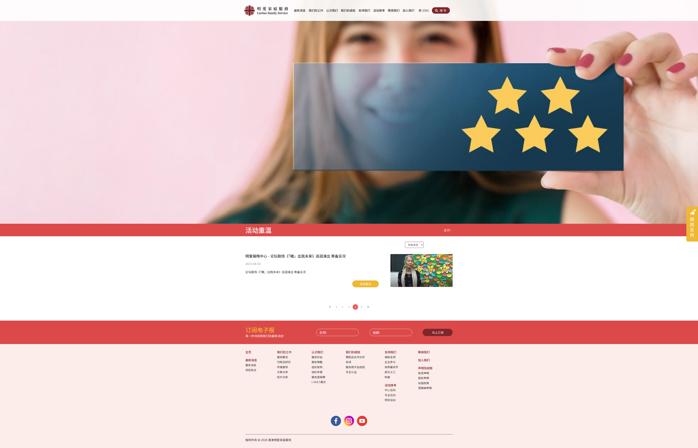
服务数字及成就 (355, 367)
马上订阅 (438, 332)
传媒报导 (282, 367)
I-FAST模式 (319, 382)
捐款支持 (390, 357)
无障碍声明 (425, 388)
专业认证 (351, 372)
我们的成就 (348, 10)
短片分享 (282, 377)
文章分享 (282, 372)
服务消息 (251, 365)
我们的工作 (316, 10)
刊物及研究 (284, 362)
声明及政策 (425, 368)
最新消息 (300, 10)
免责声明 (424, 373)
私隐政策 (424, 383)
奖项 (349, 362)
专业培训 (390, 395)
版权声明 (424, 378)
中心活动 (390, 390)
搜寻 (442, 10)
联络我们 (394, 10)
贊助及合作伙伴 (355, 357)
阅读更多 (365, 284)
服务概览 (282, 357)
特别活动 (390, 400)
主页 (447, 230)
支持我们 (364, 10)
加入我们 (409, 10)
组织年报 (317, 372)
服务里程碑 (319, 377)
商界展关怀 (392, 367)
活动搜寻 (379, 10)
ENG (426, 10)
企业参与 (390, 362)
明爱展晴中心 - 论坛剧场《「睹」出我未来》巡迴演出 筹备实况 (295, 256)
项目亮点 (251, 370)
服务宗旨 (317, 357)
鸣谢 (388, 377)
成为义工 (390, 372)
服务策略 (317, 362)
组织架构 (317, 367)
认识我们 (332, 10)
